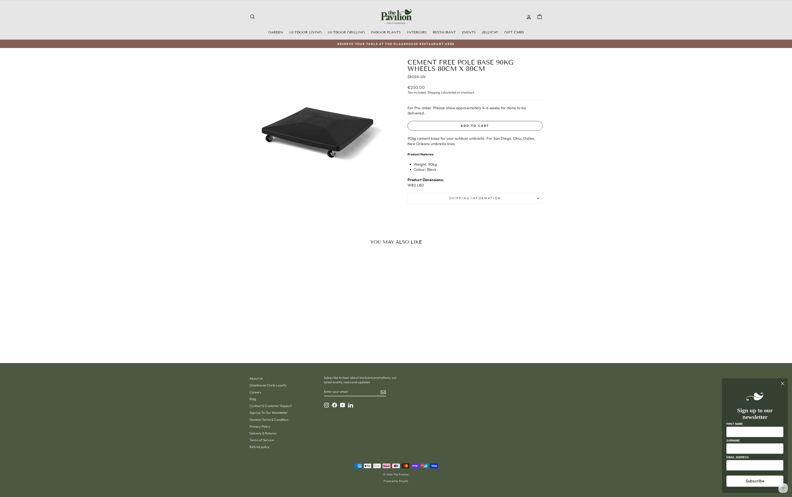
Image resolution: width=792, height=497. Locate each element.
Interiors (417, 32)
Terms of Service (262, 440)
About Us (256, 378)
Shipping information (475, 198)
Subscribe (755, 481)
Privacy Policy (260, 426)
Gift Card (514, 32)
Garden (275, 32)
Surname (733, 440)
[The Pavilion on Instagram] (326, 404)
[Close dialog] (782, 383)
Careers (255, 392)
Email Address (737, 457)
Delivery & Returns (263, 433)
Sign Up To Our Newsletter (269, 413)
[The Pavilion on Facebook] (334, 404)
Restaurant (444, 32)
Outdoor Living (305, 32)
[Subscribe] (383, 392)
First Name (734, 423)
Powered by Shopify (396, 481)
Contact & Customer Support (271, 406)
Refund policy (260, 447)
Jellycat (490, 32)
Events (469, 32)
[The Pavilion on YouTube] (342, 404)
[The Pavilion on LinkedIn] (350, 404)
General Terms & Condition (269, 420)
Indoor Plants (386, 32)
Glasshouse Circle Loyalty (268, 385)
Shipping (434, 92)
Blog (253, 399)
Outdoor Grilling (346, 32)
